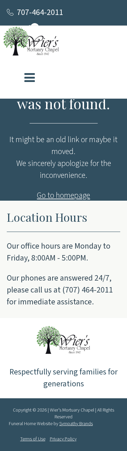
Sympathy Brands (76, 423)
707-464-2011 (40, 12)
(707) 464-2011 (87, 290)
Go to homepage (63, 195)
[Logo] (31, 43)
